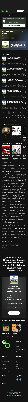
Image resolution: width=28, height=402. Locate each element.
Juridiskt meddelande (5, 365)
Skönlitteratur (5, 247)
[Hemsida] (2, 15)
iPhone (3, 378)
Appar (17, 361)
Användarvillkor (5, 359)
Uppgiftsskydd (5, 361)
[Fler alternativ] (25, 32)
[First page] (3, 112)
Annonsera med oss (20, 349)
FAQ (17, 364)
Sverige (15, 390)
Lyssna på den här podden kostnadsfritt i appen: (13, 18)
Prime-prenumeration (19, 367)
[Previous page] (6, 112)
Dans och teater (5, 38)
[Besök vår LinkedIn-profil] (17, 379)
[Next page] (12, 120)
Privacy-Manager (6, 370)
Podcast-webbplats (6, 241)
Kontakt (18, 359)
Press (17, 346)
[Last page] (15, 120)
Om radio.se (19, 344)
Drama (12, 38)
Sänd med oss (19, 351)
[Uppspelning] (24, 45)
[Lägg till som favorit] (22, 31)
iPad (3, 380)
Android (4, 383)
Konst (17, 245)
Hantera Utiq (5, 368)
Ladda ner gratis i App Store (14, 25)
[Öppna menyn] (26, 11)
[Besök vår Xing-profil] (20, 379)
